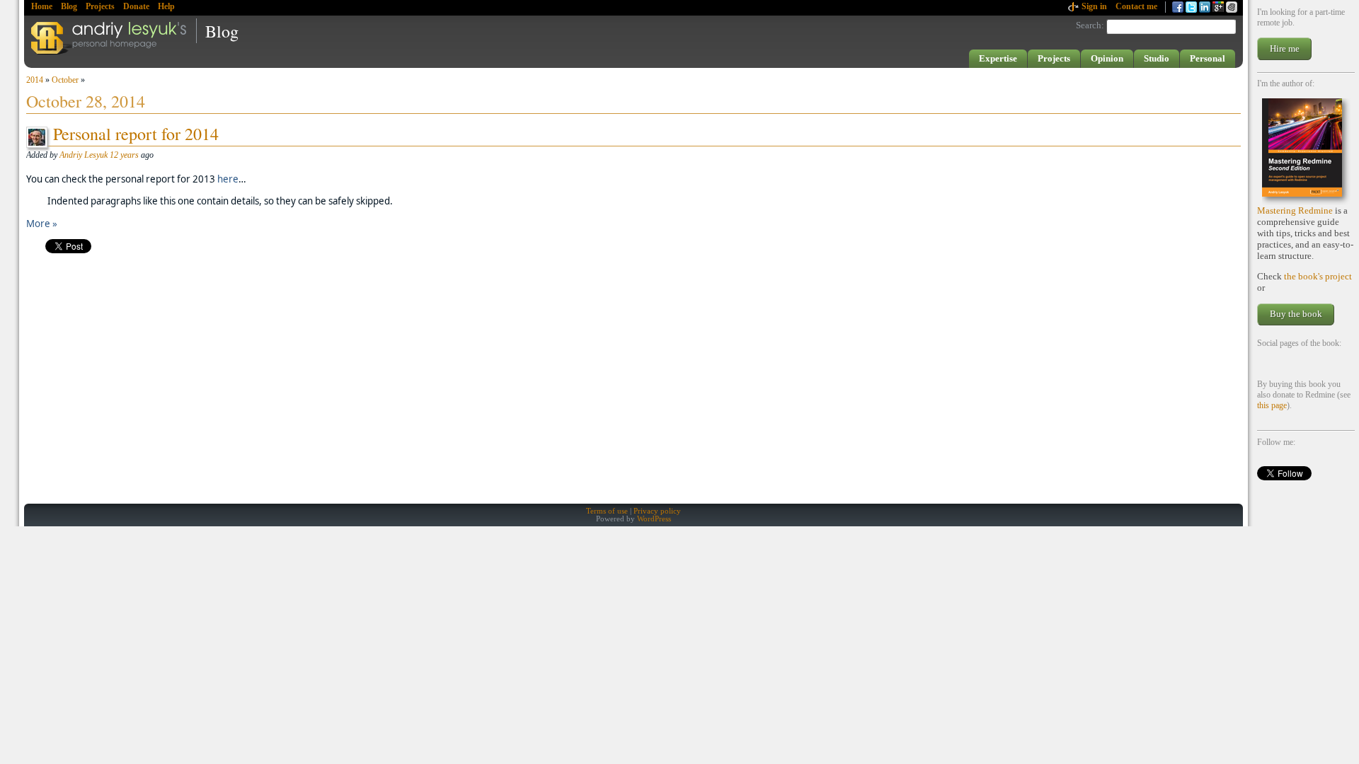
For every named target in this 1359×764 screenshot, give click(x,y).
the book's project (1318, 276)
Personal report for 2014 (136, 133)
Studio (1156, 58)
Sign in (1094, 6)
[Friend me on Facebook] (1177, 7)
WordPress (654, 519)
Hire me (1285, 48)
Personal (1207, 58)
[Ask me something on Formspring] (1218, 7)
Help (166, 6)
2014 (34, 80)
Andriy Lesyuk (83, 155)
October (65, 80)
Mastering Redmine (1295, 210)
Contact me (1136, 6)
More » (41, 223)
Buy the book (1296, 313)
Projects (100, 6)
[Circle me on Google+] (1231, 7)
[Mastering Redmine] (1306, 151)
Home (41, 6)
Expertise (998, 58)
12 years (124, 155)
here (228, 179)
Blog (69, 6)
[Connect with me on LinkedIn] (1204, 7)
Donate (136, 6)
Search (1088, 25)
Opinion (1107, 58)
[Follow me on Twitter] (1191, 7)
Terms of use (607, 511)
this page (1272, 405)
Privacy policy (657, 511)
